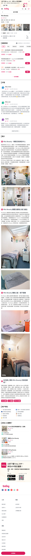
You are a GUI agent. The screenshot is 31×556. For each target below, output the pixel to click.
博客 (3, 520)
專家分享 (3, 539)
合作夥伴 (3, 543)
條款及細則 (4, 510)
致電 (27, 38)
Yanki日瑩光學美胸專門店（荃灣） (17, 426)
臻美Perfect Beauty (13, 438)
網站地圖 (3, 549)
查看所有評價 (15, 131)
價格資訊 (3, 530)
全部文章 (3, 536)
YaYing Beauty (12, 450)
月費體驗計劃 (18, 510)
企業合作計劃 (18, 507)
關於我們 (3, 504)
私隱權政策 (4, 517)
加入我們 (3, 513)
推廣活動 (3, 546)
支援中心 (3, 507)
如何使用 (17, 504)
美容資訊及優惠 (5, 533)
